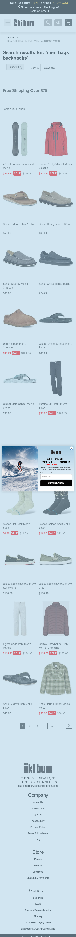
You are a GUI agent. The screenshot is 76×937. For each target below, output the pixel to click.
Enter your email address (49, 473)
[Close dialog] (71, 448)
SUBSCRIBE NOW (56, 483)
